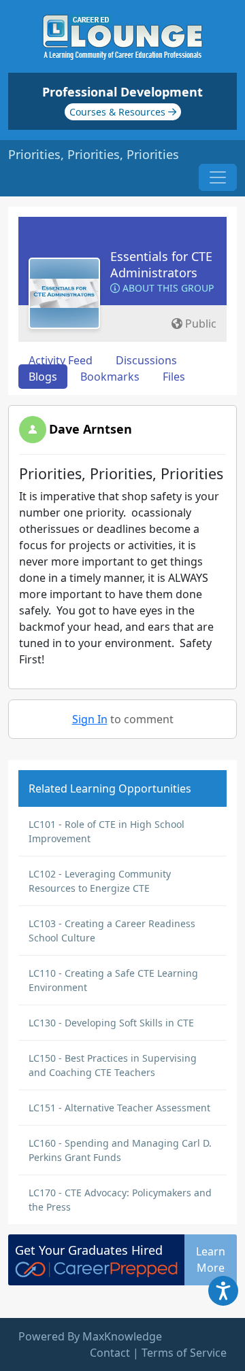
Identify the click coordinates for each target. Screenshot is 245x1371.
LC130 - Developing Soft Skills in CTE (111, 1022)
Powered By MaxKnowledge (90, 1336)
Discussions (146, 360)
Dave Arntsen (90, 429)
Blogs (43, 376)
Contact (110, 1352)
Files (174, 376)
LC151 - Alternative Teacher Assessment (119, 1107)
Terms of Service (184, 1352)
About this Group (167, 287)
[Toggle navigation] (218, 177)
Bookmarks (110, 376)
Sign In (90, 719)
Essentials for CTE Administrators (161, 264)
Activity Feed (61, 360)
